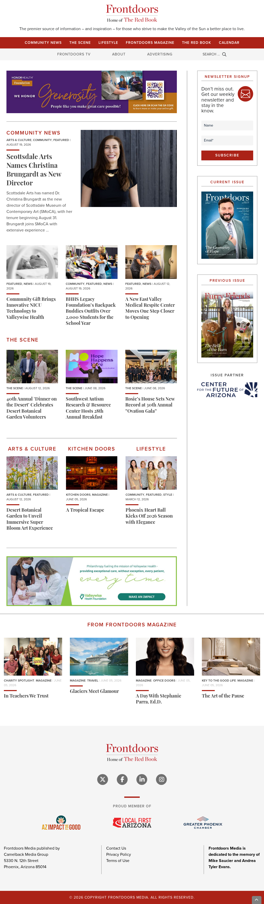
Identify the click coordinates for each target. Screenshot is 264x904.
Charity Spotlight (19, 680)
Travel (92, 680)
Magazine (100, 494)
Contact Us (116, 848)
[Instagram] (161, 779)
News (28, 283)
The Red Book (196, 42)
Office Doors (164, 680)
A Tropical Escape (85, 510)
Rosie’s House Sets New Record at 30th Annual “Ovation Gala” (150, 405)
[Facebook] (122, 779)
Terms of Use (117, 861)
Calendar (229, 42)
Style (167, 494)
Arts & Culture (18, 140)
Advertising (159, 54)
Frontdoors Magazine (150, 42)
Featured (61, 140)
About (119, 54)
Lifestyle (108, 42)
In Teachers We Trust (26, 696)
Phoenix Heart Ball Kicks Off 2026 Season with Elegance (149, 516)
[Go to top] (257, 900)
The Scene (80, 42)
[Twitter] (102, 779)
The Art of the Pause (223, 696)
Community (42, 140)
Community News (43, 42)
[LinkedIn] (141, 779)
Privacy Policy (118, 854)
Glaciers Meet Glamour (94, 692)
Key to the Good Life (219, 680)
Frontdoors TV (73, 54)
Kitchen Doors (78, 494)
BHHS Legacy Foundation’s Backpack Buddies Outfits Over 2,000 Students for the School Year (91, 311)
